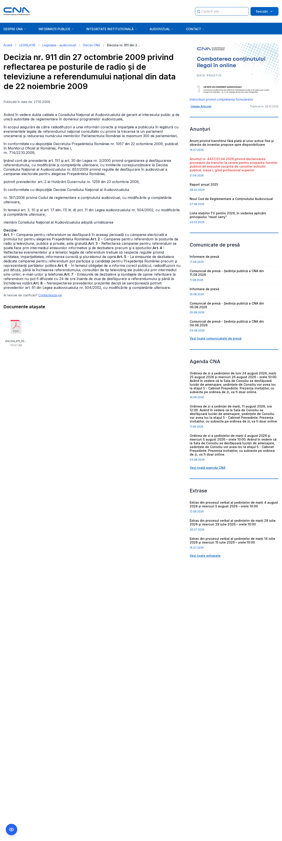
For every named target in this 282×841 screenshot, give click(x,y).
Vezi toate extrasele (205, 555)
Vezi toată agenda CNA (207, 467)
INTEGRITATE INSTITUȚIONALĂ (110, 29)
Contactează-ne (50, 295)
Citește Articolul (201, 106)
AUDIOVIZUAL (160, 29)
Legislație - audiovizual (59, 45)
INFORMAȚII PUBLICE (54, 29)
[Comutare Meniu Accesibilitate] (11, 829)
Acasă (8, 45)
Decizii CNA (91, 45)
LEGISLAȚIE (27, 45)
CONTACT (193, 29)
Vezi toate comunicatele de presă (215, 338)
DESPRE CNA (13, 29)
